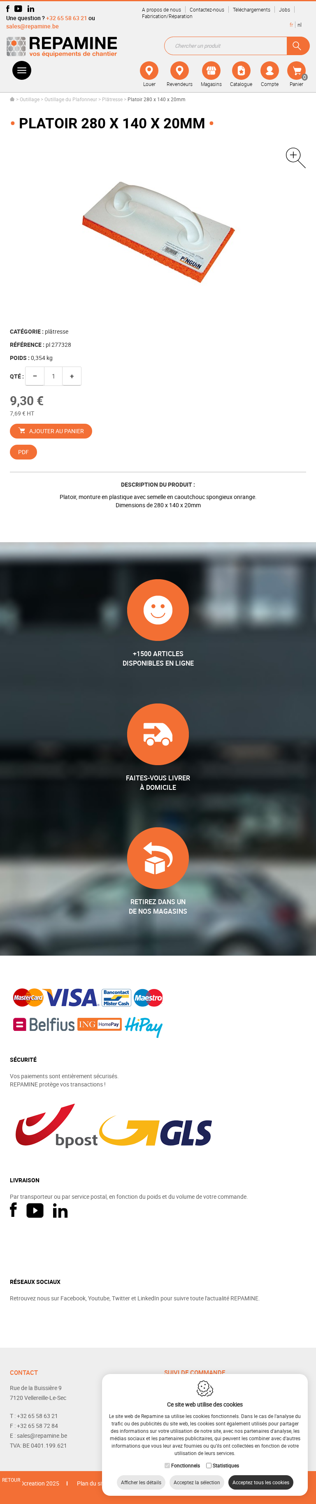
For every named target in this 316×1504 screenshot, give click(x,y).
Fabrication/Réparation (167, 16)
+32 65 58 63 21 (66, 18)
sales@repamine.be (32, 26)
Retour (11, 1479)
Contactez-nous (207, 9)
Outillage (30, 99)
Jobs (284, 9)
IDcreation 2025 (39, 1483)
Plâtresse (112, 99)
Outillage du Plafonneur (70, 99)
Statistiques (226, 1465)
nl (299, 24)
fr (291, 24)
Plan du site (92, 1483)
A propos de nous (161, 9)
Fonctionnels (185, 1465)
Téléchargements (251, 9)
